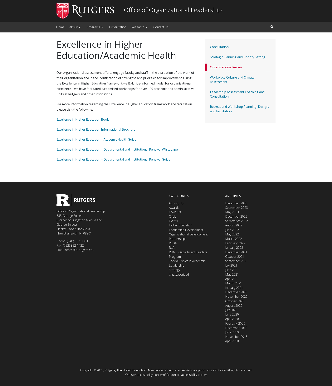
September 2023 (236, 207)
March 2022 (233, 239)
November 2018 (236, 337)
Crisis (172, 216)
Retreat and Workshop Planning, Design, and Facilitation (239, 108)
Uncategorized (179, 274)
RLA (171, 247)
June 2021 (232, 270)
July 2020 (231, 310)
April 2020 (232, 319)
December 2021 (236, 252)
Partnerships (177, 239)
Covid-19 (175, 212)
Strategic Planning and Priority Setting (237, 57)
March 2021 (233, 283)
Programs (93, 27)
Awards (174, 207)
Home (60, 27)
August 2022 (233, 225)
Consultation (117, 27)
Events (173, 221)
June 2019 (232, 332)
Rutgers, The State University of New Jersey (134, 370)
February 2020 (235, 323)
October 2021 (234, 256)
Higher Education (180, 225)
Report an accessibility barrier (187, 375)
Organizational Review (226, 67)
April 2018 (232, 341)
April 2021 (232, 279)
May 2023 (232, 212)
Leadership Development (186, 230)
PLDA (173, 243)
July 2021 (231, 265)
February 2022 (235, 243)
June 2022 (232, 230)
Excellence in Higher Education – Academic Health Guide (96, 139)
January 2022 (234, 247)
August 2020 (233, 305)
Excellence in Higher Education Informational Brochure (95, 129)
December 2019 (236, 328)
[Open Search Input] (272, 27)
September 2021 (236, 261)
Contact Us (160, 27)
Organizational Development (188, 234)
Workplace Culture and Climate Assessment (232, 79)
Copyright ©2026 (91, 370)
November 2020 (236, 296)
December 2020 (236, 292)
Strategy (174, 270)
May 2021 (232, 274)
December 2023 (236, 203)
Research (137, 27)
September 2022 (236, 221)
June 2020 (232, 314)
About (73, 27)
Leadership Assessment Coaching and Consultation (237, 94)
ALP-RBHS (176, 203)
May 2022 (232, 234)
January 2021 (234, 288)
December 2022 (236, 216)
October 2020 (234, 301)
